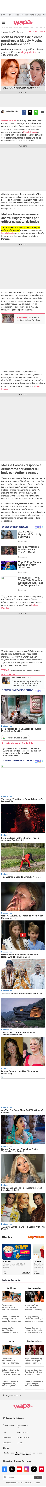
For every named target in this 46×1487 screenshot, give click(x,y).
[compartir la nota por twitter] (30, 112)
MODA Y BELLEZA (23, 27)
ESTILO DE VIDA (34, 27)
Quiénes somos (36, 1453)
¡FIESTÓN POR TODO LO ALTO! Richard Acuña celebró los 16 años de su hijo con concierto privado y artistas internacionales (22, 752)
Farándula (20, 32)
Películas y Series (23, 1438)
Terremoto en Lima (33, 15)
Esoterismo (7, 1443)
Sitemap (6, 1448)
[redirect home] (23, 25)
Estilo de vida (7, 1438)
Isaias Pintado (12, 111)
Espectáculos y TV (8, 32)
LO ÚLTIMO (5, 27)
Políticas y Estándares (23, 1455)
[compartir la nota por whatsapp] (36, 112)
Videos (19, 1443)
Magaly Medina (29, 52)
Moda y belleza (22, 1432)
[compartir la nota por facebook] (24, 112)
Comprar (25, 1272)
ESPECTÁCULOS (13, 27)
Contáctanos (9, 1453)
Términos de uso (22, 1453)
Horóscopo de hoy (15, 15)
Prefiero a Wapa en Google (17, 738)
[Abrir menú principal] (3, 23)
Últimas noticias (9, 1425)
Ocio (4, 1432)
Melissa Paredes (9, 120)
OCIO (40, 27)
